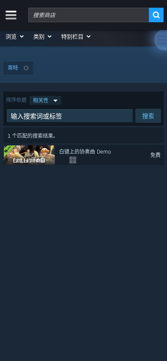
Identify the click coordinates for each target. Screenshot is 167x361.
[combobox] (88, 15)
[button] (15, 36)
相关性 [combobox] (40, 100)
